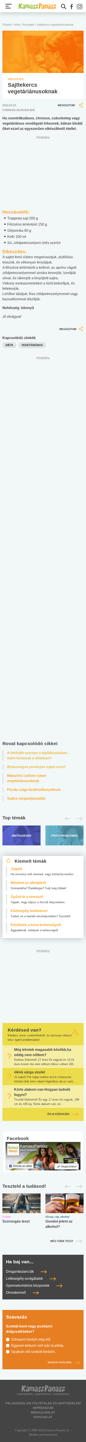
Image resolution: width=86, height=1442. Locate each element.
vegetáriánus (32, 345)
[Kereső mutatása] (64, 6)
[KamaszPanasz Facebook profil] (43, 1156)
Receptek (28, 24)
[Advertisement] (43, 549)
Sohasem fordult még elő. (31, 1339)
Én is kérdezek (58, 1114)
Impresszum (43, 1408)
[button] (72, 6)
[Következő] (78, 818)
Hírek (17, 24)
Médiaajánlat (43, 1412)
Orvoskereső (16, 1292)
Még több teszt (61, 1241)
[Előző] (66, 818)
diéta (9, 345)
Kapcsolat (43, 1417)
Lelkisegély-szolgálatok (25, 1278)
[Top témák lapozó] (43, 818)
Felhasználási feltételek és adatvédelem (43, 1403)
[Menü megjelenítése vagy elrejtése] (8, 6)
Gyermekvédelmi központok (28, 1285)
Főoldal (6, 24)
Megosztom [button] (66, 105)
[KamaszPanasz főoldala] (37, 6)
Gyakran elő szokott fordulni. (33, 1352)
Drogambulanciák (20, 1271)
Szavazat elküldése (59, 1362)
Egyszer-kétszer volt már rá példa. (37, 1345)
